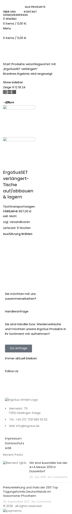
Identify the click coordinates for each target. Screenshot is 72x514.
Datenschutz (14, 443)
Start (7, 64)
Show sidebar (13, 82)
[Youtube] (32, 387)
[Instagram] (21, 387)
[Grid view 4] (14, 93)
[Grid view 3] (10, 93)
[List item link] (36, 420)
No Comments (57, 477)
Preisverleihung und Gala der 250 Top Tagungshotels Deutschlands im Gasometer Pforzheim (30, 492)
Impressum (13, 438)
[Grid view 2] (5, 93)
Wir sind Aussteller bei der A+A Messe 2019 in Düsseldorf (48, 467)
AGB (8, 448)
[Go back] (8, 46)
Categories (26, 45)
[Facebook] (10, 387)
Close (10, 102)
